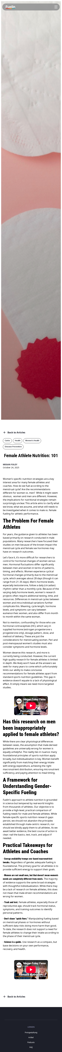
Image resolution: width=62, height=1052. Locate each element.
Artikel (30, 1037)
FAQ (31, 1047)
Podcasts (30, 1042)
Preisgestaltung (31, 1032)
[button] (55, 7)
